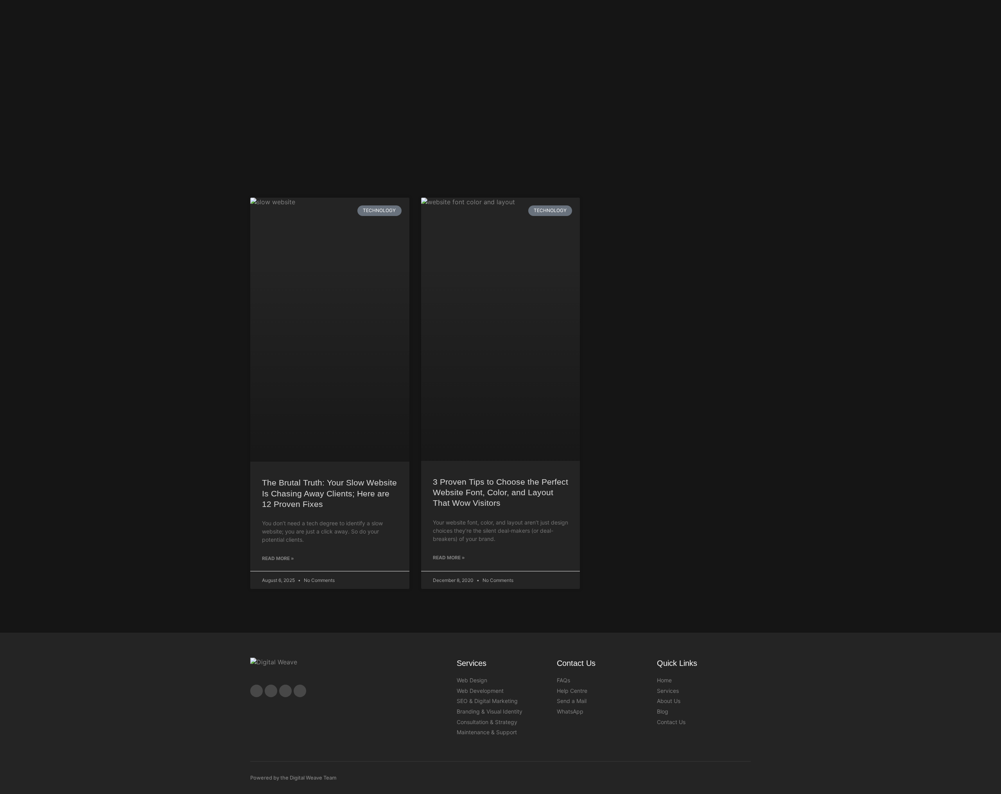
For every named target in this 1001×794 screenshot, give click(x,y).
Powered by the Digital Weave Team (293, 777)
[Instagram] (271, 691)
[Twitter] (285, 691)
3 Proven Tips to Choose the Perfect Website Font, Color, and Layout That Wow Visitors (500, 492)
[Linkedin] (300, 691)
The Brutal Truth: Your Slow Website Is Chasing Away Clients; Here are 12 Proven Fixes (329, 493)
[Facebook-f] (256, 691)
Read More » (278, 558)
